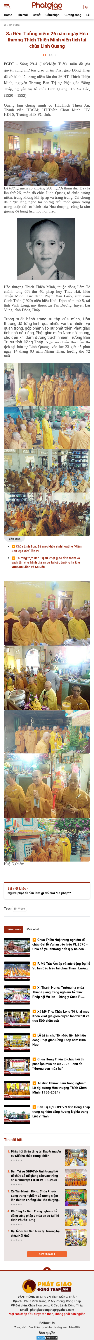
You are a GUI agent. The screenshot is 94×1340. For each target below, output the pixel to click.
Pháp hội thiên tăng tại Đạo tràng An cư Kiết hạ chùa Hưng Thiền (36, 1154)
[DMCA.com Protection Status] (47, 1337)
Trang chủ (20, 1327)
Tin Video (19, 908)
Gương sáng (72, 15)
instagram (60, 1327)
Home (8, 15)
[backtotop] (47, 1271)
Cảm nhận (52, 15)
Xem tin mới (46, 1254)
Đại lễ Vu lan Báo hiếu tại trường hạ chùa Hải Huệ (35, 1233)
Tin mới (22, 15)
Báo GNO (74, 1327)
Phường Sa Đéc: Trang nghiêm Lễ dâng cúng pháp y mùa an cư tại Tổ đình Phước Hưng (35, 1216)
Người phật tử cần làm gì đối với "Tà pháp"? (39, 893)
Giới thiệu (34, 1327)
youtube (47, 1327)
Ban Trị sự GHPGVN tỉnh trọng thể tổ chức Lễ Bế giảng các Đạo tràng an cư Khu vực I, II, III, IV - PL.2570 (34, 1176)
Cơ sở (36, 15)
